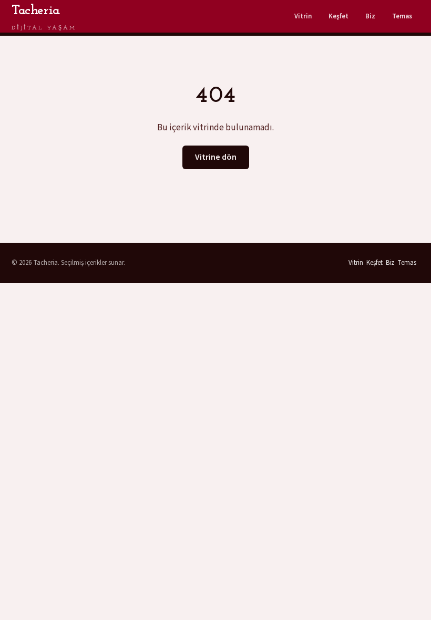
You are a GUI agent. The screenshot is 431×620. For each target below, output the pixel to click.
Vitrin (303, 16)
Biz (370, 16)
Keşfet (338, 16)
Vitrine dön (216, 157)
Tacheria (44, 17)
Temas (402, 16)
